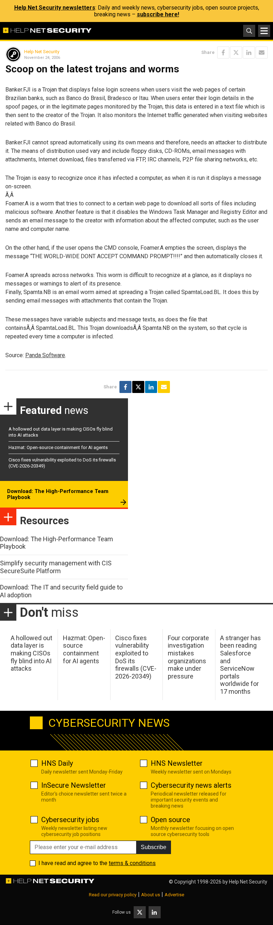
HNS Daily (57, 763)
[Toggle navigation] (264, 31)
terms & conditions (132, 863)
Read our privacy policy (112, 894)
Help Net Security (41, 51)
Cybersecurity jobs (70, 819)
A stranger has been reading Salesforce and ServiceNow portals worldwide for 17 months (240, 664)
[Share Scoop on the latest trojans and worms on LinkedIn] (249, 52)
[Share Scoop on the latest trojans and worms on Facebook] (223, 52)
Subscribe (153, 847)
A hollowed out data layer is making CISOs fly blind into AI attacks (31, 653)
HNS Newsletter (177, 763)
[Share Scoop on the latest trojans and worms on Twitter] (236, 52)
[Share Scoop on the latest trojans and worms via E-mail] (262, 52)
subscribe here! (158, 14)
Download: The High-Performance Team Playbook (57, 494)
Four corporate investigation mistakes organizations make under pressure (188, 657)
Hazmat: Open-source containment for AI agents (58, 447)
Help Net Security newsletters (54, 7)
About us (150, 894)
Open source (170, 819)
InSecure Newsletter (73, 785)
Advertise (174, 894)
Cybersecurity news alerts (191, 785)
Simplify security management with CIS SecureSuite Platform (56, 567)
